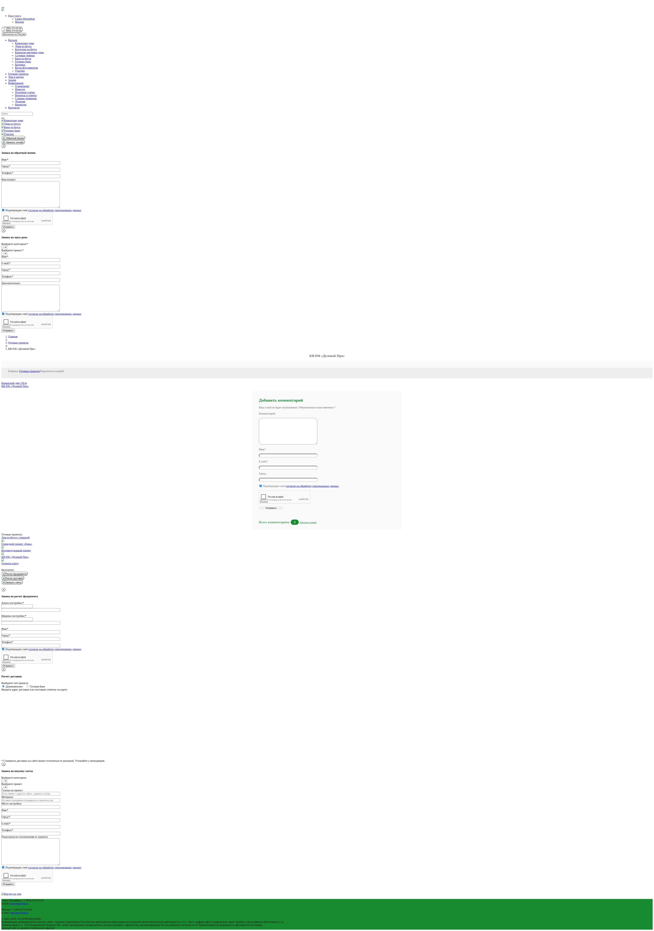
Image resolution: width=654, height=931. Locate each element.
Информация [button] (15, 83)
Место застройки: (11, 803)
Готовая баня (37, 686)
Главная (12, 336)
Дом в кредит (16, 77)
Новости (20, 89)
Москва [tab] (19, 21)
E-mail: (6, 263)
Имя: (4, 159)
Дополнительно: (10, 283)
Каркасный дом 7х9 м (14, 383)
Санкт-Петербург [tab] (25, 18)
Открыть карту (10, 563)
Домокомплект (15, 686)
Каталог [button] (13, 40)
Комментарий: (267, 413)
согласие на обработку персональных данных (54, 210)
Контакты (14, 107)
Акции (12, 80)
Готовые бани (23, 61)
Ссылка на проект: (12, 790)
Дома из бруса (23, 46)
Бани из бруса (23, 58)
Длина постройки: (12, 603)
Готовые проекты (18, 73)
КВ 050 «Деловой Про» (15, 386)
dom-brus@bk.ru (19, 903)
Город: (5, 166)
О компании (22, 86)
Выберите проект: (12, 250)
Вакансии (20, 104)
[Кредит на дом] (11, 893)
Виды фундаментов (26, 67)
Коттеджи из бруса (26, 49)
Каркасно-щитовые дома (29, 52)
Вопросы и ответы (26, 95)
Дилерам (20, 101)
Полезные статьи (25, 92)
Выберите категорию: (14, 244)
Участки (20, 70)
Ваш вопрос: (8, 179)
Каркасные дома (24, 43)
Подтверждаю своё (43, 210)
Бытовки (20, 64)
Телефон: (7, 172)
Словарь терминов (26, 98)
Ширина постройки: (13, 615)
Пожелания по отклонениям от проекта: (24, 836)
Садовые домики (25, 55)
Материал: (7, 796)
